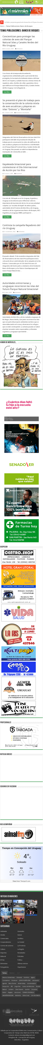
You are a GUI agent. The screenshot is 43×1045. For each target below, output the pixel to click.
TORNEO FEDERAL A (28, 992)
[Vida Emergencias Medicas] (18, 612)
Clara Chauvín (19, 989)
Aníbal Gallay (21, 983)
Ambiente (19, 49)
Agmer (33, 977)
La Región (21, 949)
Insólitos (20, 938)
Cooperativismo (5, 942)
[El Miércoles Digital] (21, 11)
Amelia (2, 935)
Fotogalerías (4, 967)
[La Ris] (18, 634)
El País (2, 960)
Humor (20, 935)
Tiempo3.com (25, 881)
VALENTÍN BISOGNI (8, 995)
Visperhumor (22, 967)
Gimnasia (19, 977)
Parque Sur (6, 986)
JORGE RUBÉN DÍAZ (25, 980)
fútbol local (26, 995)
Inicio (2, 26)
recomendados (31, 983)
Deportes (3, 953)
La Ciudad (21, 942)
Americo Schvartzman (9, 977)
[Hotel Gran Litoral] (18, 576)
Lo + (18, 973)
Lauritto (27, 989)
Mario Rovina (12, 983)
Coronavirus (6, 980)
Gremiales (21, 931)
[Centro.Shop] (18, 556)
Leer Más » (7, 92)
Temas (4, 973)
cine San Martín (35, 995)
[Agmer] (18, 688)
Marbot (5, 989)
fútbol (4, 992)
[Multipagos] (18, 653)
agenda (5, 983)
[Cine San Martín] (18, 708)
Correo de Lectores (6, 946)
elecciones (17, 992)
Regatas (10, 992)
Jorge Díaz (18, 986)
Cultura (2, 949)
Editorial (3, 956)
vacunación (35, 980)
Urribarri (11, 989)
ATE (12, 986)
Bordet (38, 986)
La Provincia (21, 946)
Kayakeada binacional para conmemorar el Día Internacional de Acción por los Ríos (20, 167)
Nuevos (12, 973)
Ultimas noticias (23, 963)
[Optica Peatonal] (18, 596)
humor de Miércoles (28, 986)
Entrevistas (3, 963)
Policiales (21, 956)
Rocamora (14, 980)
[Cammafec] (18, 669)
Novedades (25, 112)
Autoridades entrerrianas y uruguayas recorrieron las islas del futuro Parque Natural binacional (21, 286)
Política (20, 960)
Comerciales (4, 938)
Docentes (34, 989)
